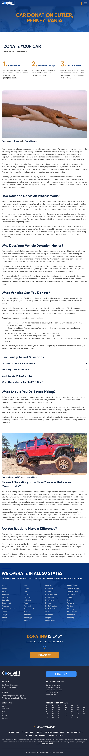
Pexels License (31, 141)
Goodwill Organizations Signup (13, 696)
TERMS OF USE (27, 732)
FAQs (3, 711)
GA (53, 712)
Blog (3, 713)
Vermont (70, 603)
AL (47, 706)
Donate (4, 716)
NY (72, 708)
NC (72, 710)
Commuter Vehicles (53, 685)
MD (59, 714)
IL (52, 716)
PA (71, 717)
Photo (4, 141)
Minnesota (28, 615)
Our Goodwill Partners (10, 685)
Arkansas (5, 594)
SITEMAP (39, 732)
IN (53, 717)
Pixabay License (32, 477)
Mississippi (28, 618)
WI (83, 712)
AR (47, 712)
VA (84, 706)
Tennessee (71, 594)
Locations (5, 709)
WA (84, 708)
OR (72, 716)
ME (59, 712)
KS (59, 708)
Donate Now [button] (44, 655)
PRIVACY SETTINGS (56, 735)
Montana (48, 586)
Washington (71, 609)
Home (4, 706)
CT (47, 717)
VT (78, 717)
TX (78, 714)
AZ (47, 710)
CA (47, 714)
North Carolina (51, 606)
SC (78, 708)
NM (72, 706)
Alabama (5, 586)
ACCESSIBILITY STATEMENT (36, 735)
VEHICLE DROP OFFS (74, 732)
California (5, 597)
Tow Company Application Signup (14, 698)
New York (48, 603)
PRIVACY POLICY (13, 732)
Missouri (27, 621)
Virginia (70, 606)
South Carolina (73, 588)
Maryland (27, 606)
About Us (6, 682)
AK (47, 708)
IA (59, 706)
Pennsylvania (50, 621)
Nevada (48, 591)
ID (53, 714)
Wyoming (70, 618)
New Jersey (49, 597)
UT (78, 716)
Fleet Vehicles (51, 695)
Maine (26, 603)
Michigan (27, 612)
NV (66, 714)
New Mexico (49, 600)
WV (84, 710)
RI (77, 706)
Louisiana (27, 600)
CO (47, 716)
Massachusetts (29, 609)
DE (53, 708)
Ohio (47, 612)
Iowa (25, 591)
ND (72, 712)
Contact (5, 718)
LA (59, 710)
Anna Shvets (14, 141)
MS (66, 706)
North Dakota (50, 609)
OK (72, 714)
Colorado (5, 600)
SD (78, 710)
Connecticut (6, 603)
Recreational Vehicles (54, 690)
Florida (4, 612)
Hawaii (4, 618)
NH (66, 716)
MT (66, 710)
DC (53, 706)
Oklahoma (49, 615)
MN (59, 717)
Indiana (26, 588)
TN (78, 712)
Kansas (26, 594)
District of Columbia (9, 609)
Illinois (26, 586)
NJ (65, 717)
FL (53, 710)
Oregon (48, 618)
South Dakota (72, 591)
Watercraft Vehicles (53, 687)
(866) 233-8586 (9, 78)
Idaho (4, 621)
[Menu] (85, 3)
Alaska (4, 588)
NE (65, 712)
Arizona (4, 591)
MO (66, 708)
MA (59, 716)
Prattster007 (14, 477)
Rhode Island (72, 586)
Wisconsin (71, 615)
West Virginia (72, 612)
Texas (69, 597)
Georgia (5, 615)
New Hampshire (51, 594)
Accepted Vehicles (55, 682)
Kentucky (27, 597)
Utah (69, 600)
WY (84, 714)
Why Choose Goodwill (9, 687)
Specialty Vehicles (52, 692)
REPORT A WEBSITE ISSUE (54, 732)
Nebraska (49, 588)
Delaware (5, 606)
